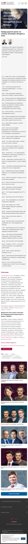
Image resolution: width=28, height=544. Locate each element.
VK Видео (20, 337)
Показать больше (14, 493)
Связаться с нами (6, 348)
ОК (23, 538)
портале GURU (7, 339)
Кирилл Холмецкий (6, 357)
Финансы (6, 354)
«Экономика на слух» (7, 275)
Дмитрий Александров (17, 357)
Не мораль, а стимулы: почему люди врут (13, 345)
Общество (13, 354)
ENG (22, 3)
